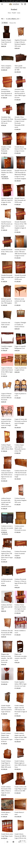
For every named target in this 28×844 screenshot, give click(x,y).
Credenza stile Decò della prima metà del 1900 (6, 607)
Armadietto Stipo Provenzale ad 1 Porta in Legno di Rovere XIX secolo (7, 120)
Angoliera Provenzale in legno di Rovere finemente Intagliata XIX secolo (20, 43)
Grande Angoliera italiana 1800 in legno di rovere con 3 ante (20, 684)
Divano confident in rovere (20, 631)
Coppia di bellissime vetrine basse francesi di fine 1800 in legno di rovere (7, 371)
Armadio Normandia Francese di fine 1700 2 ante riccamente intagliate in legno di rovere (20, 226)
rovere (5, 22)
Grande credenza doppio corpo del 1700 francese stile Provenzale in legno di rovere (21, 709)
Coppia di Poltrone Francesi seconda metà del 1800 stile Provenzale (6, 396)
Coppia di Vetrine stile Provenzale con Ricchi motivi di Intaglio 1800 (21, 422)
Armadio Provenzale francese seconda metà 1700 (7, 277)
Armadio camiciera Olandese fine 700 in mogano (6, 172)
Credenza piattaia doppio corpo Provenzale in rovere (20, 528)
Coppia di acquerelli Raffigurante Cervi (20, 347)
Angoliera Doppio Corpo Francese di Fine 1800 (6, 42)
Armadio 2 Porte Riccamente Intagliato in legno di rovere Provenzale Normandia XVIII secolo (21, 122)
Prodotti (14, 13)
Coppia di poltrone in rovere (20, 394)
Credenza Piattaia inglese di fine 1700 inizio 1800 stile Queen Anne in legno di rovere (7, 555)
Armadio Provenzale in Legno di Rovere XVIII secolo (20, 277)
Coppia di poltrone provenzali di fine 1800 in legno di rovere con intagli (6, 422)
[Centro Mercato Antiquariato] (14, 4)
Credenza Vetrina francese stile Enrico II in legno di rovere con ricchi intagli (20, 608)
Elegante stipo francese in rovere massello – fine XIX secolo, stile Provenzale (6, 658)
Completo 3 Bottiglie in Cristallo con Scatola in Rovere (20, 324)
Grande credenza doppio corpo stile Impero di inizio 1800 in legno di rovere (20, 736)
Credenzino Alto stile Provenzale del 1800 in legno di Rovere (7, 632)
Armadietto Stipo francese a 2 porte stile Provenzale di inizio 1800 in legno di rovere (20, 93)
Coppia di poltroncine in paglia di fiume (20, 369)
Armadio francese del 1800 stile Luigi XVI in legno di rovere (7, 200)
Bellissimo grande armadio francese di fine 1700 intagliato (6, 301)
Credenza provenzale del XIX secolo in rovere (7, 581)
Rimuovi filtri (13, 23)
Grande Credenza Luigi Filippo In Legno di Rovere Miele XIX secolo (6, 764)
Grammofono (4, 682)
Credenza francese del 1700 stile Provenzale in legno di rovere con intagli (21, 473)
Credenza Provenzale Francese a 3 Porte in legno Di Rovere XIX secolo (20, 582)
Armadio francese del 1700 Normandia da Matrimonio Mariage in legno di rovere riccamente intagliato (20, 174)
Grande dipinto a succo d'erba (5, 813)
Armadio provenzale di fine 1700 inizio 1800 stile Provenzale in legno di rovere (20, 252)
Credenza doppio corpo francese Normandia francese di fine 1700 (20, 448)
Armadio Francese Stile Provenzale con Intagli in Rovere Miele (6, 225)
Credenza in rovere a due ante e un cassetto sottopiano (7, 528)
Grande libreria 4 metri (19, 813)
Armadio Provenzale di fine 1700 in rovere (7, 250)
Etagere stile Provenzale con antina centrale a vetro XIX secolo (21, 657)
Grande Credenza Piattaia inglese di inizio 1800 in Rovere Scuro (20, 764)
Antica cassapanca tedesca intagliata (6, 66)
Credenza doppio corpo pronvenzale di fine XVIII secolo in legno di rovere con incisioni (7, 474)
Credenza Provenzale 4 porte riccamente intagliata (20, 553)
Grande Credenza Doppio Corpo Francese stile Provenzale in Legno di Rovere (6, 737)
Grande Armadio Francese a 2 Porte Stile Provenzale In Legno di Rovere (6, 708)
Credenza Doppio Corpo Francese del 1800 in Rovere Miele (7, 447)
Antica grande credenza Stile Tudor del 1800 (20, 67)
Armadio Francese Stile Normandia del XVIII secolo (20, 200)
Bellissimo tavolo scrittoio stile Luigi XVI (20, 301)
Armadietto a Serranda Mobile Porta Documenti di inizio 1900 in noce (6, 92)
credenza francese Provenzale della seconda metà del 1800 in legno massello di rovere (6, 502)
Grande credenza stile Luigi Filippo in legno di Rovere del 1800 (21, 789)
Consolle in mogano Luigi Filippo (6, 347)
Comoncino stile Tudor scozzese (5, 323)
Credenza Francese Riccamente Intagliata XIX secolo (20, 500)
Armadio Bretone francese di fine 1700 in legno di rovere (20, 149)
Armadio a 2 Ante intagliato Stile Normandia (6, 149)
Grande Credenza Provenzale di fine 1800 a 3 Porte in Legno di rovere (6, 790)
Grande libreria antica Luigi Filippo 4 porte (7, 835)
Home (9, 13)
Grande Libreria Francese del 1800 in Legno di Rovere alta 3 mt (20, 837)
